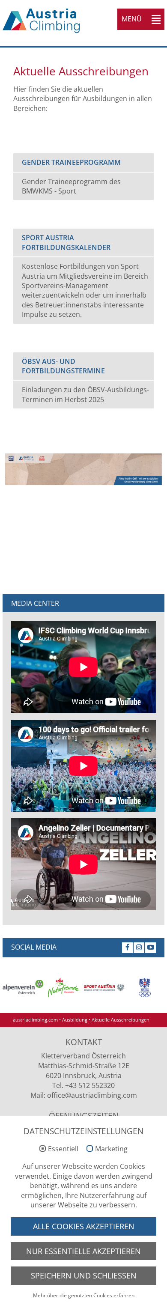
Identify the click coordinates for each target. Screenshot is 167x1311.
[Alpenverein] (23, 987)
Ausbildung (74, 1019)
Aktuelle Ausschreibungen (120, 1019)
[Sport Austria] (104, 987)
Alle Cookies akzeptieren (83, 1226)
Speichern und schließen (84, 1275)
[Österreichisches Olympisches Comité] (145, 987)
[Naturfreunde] (63, 987)
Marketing (111, 1149)
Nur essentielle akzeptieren (83, 1251)
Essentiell (63, 1149)
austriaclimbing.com (35, 1019)
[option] (23, 987)
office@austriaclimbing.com (92, 1095)
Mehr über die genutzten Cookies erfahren (83, 1295)
